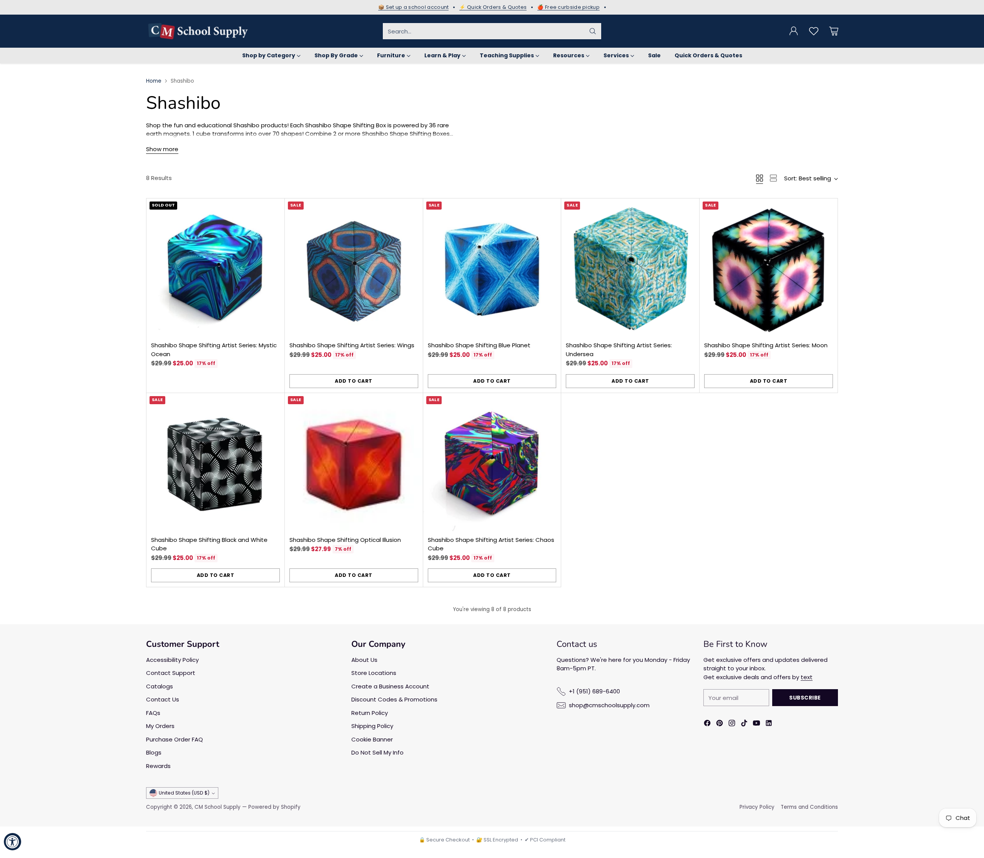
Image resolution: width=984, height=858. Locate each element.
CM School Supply (217, 807)
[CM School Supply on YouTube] (756, 724)
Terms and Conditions (809, 807)
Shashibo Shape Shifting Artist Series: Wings (351, 345)
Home (153, 81)
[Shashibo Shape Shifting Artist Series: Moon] (769, 267)
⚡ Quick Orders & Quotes (493, 7)
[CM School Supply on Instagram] (731, 724)
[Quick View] (274, 208)
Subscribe (805, 697)
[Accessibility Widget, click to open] (12, 841)
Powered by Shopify (274, 807)
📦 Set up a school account (413, 7)
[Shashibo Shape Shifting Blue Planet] (492, 267)
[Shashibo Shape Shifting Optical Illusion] (354, 462)
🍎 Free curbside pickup (568, 7)
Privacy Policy (757, 807)
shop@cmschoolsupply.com (609, 705)
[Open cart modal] (833, 31)
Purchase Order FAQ (174, 739)
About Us (364, 660)
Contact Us (162, 699)
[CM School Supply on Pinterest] (719, 724)
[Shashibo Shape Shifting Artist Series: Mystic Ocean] (215, 267)
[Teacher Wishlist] (813, 31)
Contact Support (170, 673)
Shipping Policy (372, 726)
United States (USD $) (184, 793)
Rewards (158, 766)
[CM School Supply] (198, 31)
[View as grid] (759, 178)
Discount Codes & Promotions (394, 699)
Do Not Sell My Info (377, 752)
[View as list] (773, 178)
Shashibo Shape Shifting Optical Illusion (345, 540)
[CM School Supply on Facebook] (707, 724)
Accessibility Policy (172, 660)
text (807, 677)
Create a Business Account (390, 686)
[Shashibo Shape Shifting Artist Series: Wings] (354, 267)
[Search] (592, 31)
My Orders (160, 726)
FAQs (153, 713)
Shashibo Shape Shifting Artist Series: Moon (766, 345)
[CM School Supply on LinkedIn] (768, 724)
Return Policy (369, 713)
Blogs (153, 752)
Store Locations (373, 673)
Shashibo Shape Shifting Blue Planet (479, 345)
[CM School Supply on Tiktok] (744, 724)
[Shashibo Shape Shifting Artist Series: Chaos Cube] (492, 462)
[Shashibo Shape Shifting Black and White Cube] (215, 462)
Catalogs (159, 686)
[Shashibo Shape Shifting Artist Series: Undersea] (630, 267)
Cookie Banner (372, 739)
